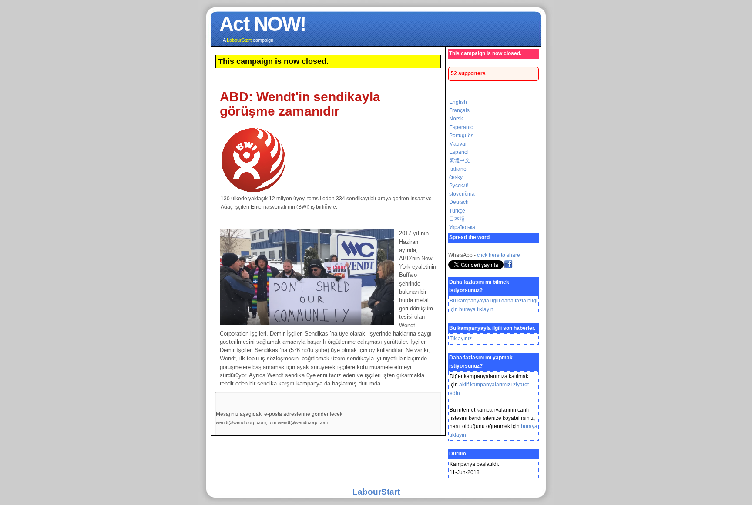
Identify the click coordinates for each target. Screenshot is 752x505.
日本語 (457, 219)
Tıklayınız (461, 339)
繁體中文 (459, 160)
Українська (462, 227)
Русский (459, 186)
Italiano (458, 169)
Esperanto (461, 127)
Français (459, 110)
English (458, 102)
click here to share (498, 255)
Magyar (458, 144)
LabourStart (376, 491)
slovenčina (462, 194)
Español (459, 152)
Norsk (456, 119)
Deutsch (459, 202)
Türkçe (457, 211)
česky (456, 177)
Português (461, 136)
